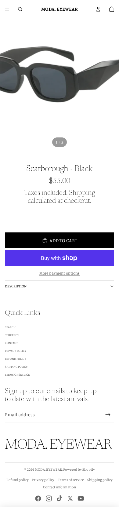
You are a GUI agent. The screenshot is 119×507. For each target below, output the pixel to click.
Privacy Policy (16, 350)
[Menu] (7, 9)
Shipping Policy (16, 366)
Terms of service (71, 479)
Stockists (12, 335)
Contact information (59, 487)
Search (10, 327)
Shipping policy (100, 479)
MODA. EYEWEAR (48, 469)
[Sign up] (108, 415)
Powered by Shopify (79, 469)
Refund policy (17, 479)
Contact (11, 343)
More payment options (59, 273)
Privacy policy (43, 479)
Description (16, 286)
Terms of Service (17, 374)
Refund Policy (15, 358)
